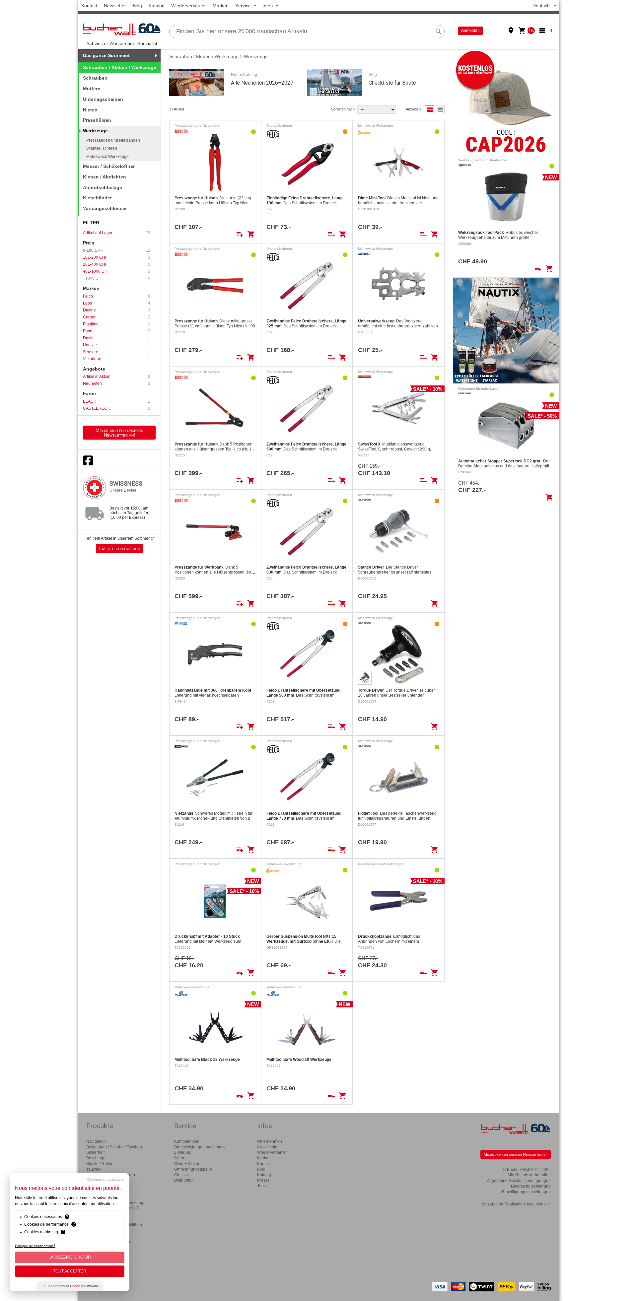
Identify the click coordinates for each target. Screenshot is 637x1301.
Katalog (157, 5)
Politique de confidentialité (35, 1246)
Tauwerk (94, 1169)
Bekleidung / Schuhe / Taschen (114, 1147)
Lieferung (182, 1152)
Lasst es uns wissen (119, 548)
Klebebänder (97, 197)
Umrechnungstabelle (193, 1169)
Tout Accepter (69, 1271)
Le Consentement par (69, 1286)
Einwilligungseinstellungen (526, 1192)
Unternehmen (269, 1141)
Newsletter (115, 5)
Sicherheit (95, 1152)
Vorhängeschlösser (105, 208)
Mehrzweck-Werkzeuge (107, 156)
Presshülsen (97, 120)
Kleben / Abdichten (104, 176)
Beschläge (96, 1158)
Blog (137, 5)
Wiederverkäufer (188, 5)
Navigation (96, 1141)
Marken (221, 5)
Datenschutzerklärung (531, 1186)
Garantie (182, 1158)
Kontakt (89, 5)
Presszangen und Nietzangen (113, 140)
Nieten (90, 109)
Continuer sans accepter (105, 1179)
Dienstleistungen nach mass (199, 1147)
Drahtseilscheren (101, 148)
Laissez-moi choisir (69, 1257)
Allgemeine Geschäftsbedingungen (519, 1180)
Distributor (183, 1180)
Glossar (181, 1175)
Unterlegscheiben (103, 99)
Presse (263, 1180)
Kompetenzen (186, 1141)
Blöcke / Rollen (99, 1163)
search (439, 31)
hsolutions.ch (539, 1204)
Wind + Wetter (186, 1163)
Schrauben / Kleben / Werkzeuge (119, 67)
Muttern (92, 88)
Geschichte (267, 1147)
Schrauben (95, 78)
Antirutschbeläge (102, 187)
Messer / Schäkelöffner (109, 166)
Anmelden (470, 30)
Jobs (261, 1186)
